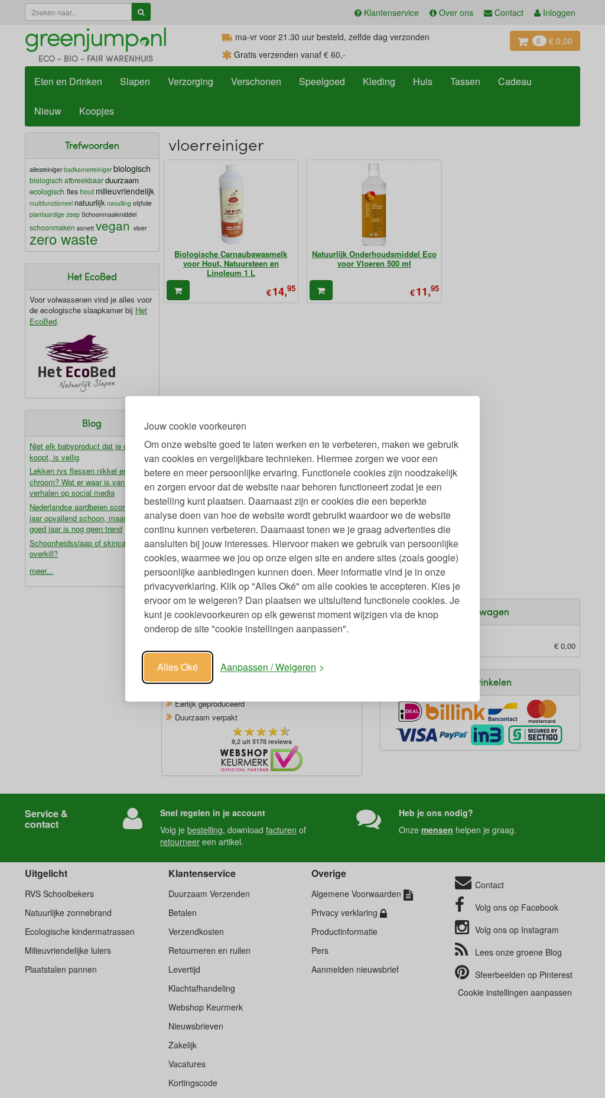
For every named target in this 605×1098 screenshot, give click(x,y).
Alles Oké (177, 667)
